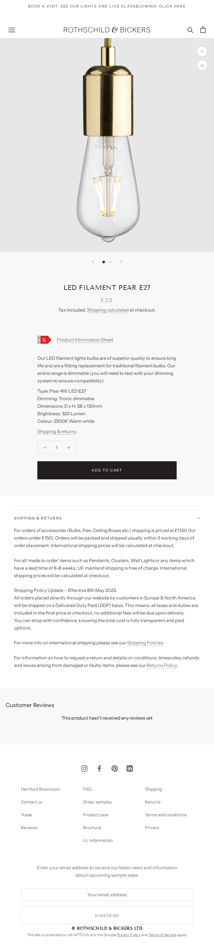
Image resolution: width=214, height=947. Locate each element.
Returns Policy (162, 665)
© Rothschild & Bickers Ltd (107, 928)
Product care (95, 814)
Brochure (92, 827)
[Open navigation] (11, 29)
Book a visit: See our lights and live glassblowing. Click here (107, 6)
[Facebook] (99, 768)
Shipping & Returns (38, 518)
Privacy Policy (128, 935)
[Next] (121, 261)
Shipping (153, 789)
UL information (98, 840)
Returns (152, 802)
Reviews (29, 827)
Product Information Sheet (85, 340)
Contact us (31, 802)
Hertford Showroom (40, 789)
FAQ (87, 789)
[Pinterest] (114, 768)
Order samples (97, 802)
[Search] (190, 30)
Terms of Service (162, 935)
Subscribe (107, 915)
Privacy (152, 827)
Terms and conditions (166, 814)
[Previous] (93, 261)
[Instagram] (84, 768)
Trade (26, 814)
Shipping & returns (57, 431)
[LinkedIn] (130, 768)
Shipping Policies (145, 642)
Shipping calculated (108, 310)
